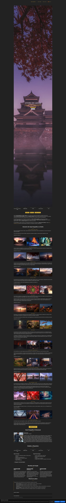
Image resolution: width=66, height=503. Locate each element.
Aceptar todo (62, 501)
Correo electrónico (16, 495)
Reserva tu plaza (37, 212)
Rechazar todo (57, 501)
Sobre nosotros (44, 1)
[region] (33, 501)
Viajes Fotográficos (33, 1)
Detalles (32, 212)
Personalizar (52, 501)
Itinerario (27, 212)
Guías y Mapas (39, 1)
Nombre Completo (16, 492)
